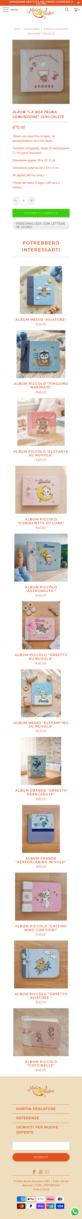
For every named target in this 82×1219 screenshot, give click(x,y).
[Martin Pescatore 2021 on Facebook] (34, 1172)
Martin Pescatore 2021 (36, 1181)
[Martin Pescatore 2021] (41, 9)
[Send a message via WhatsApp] (75, 1212)
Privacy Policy (41, 1189)
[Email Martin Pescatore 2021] (47, 1172)
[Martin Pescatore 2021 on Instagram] (41, 1172)
